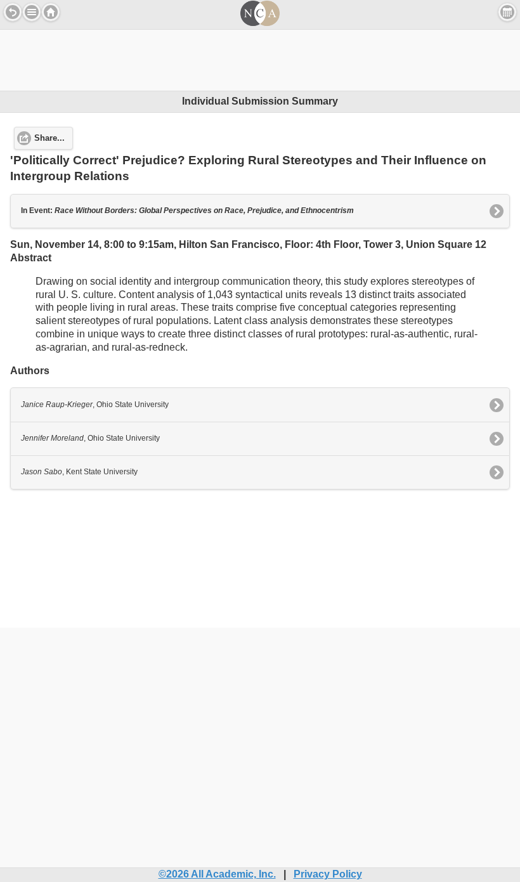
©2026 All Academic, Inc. (217, 874)
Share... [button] (49, 138)
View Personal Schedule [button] (507, 12)
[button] (31, 12)
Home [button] (50, 12)
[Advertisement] (260, 58)
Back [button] (12, 12)
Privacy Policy (328, 874)
